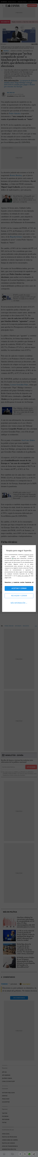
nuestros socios (28, 554)
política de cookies (23, 576)
